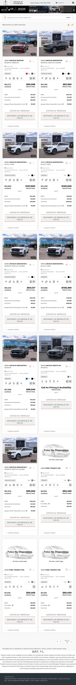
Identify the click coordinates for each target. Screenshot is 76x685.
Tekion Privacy (52, 679)
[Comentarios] (31, 78)
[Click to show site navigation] (73, 3)
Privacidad (44, 679)
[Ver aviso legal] (21, 78)
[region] (19, 99)
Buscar (68, 17)
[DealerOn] (9, 676)
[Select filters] (68, 24)
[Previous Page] (57, 641)
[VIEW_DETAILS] (56, 450)
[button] (35, 43)
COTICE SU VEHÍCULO (20, 111)
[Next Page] (60, 641)
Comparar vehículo (13, 126)
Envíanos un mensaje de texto (20, 117)
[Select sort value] (71, 24)
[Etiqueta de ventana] (34, 78)
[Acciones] (33, 61)
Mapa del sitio (35, 679)
